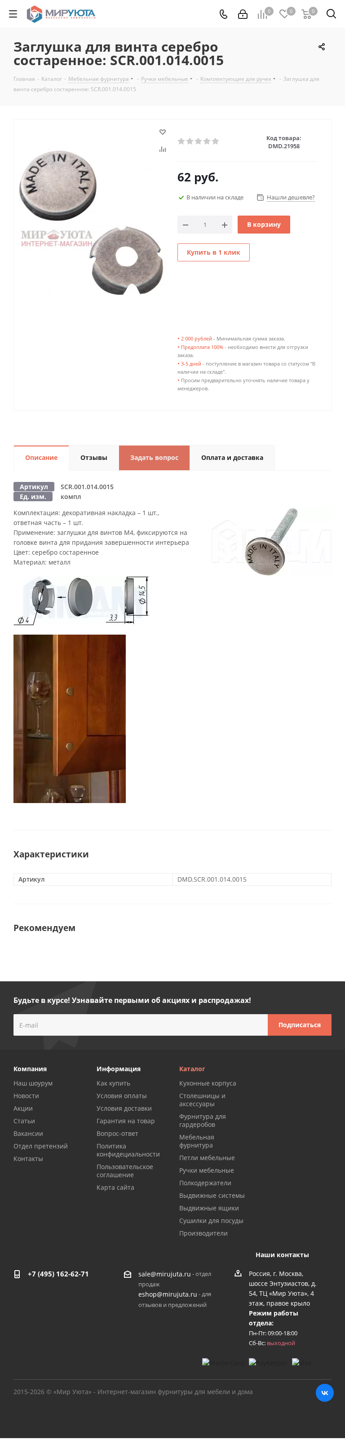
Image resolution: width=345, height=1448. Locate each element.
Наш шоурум (33, 1083)
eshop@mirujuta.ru (167, 1294)
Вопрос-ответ (117, 1133)
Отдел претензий (40, 1146)
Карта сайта (115, 1187)
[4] (207, 141)
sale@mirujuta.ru (164, 1274)
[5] (216, 141)
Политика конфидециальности (128, 1150)
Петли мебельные (207, 1157)
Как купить (113, 1083)
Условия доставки (124, 1108)
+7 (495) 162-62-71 (58, 1273)
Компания (30, 1068)
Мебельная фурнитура (196, 1141)
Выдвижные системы (212, 1195)
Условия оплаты (122, 1095)
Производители (203, 1233)
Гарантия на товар (126, 1121)
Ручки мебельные (206, 1170)
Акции (23, 1108)
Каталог (192, 1068)
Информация (119, 1068)
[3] (199, 141)
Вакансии (28, 1133)
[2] (190, 141)
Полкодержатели (205, 1183)
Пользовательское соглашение (125, 1170)
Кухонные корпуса (207, 1083)
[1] (181, 141)
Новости (26, 1095)
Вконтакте (325, 1393)
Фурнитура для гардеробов (202, 1120)
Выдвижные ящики (209, 1208)
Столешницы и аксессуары (202, 1099)
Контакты (28, 1158)
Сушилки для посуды (211, 1220)
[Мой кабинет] (243, 14)
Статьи (24, 1121)
